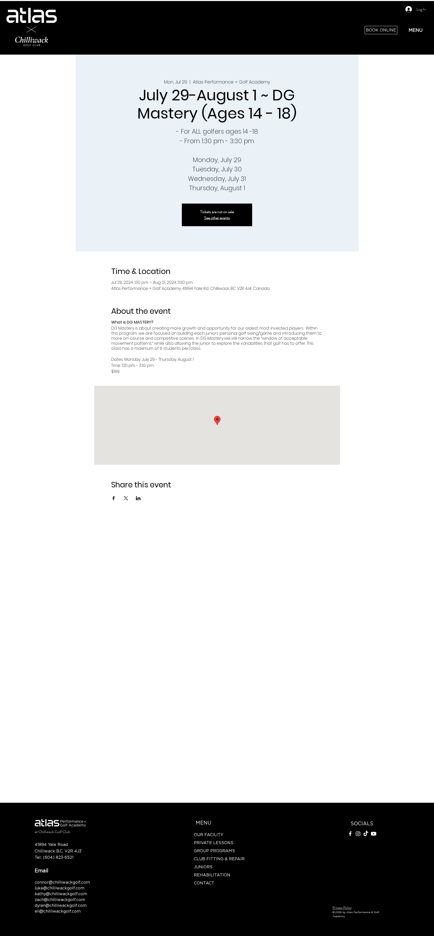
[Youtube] (373, 834)
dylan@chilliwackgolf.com (61, 905)
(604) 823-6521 (58, 857)
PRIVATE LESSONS (213, 842)
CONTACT (204, 883)
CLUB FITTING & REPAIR (218, 858)
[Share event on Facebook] (113, 498)
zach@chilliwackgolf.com (60, 899)
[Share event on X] (126, 498)
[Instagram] (358, 834)
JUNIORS (203, 867)
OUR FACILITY (208, 834)
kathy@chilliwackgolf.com (61, 893)
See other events (217, 218)
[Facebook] (350, 834)
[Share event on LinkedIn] (138, 498)
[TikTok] (366, 834)
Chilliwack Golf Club (54, 832)
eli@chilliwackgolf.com (58, 911)
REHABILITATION (212, 875)
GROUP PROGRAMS (214, 850)
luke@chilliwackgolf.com (59, 888)
